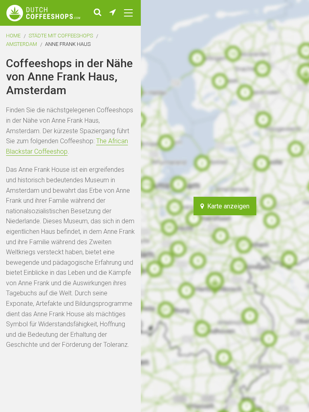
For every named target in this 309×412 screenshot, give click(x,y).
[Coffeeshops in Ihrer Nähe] (112, 13)
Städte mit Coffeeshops (61, 36)
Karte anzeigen (226, 206)
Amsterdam (21, 44)
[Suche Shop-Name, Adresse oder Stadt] (97, 13)
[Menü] (128, 12)
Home (13, 36)
